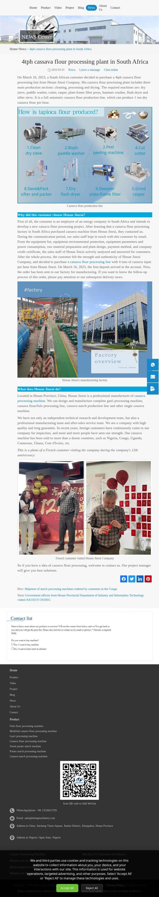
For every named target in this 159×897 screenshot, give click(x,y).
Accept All (67, 888)
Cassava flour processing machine (28, 741)
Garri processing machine (24, 736)
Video (58, 7)
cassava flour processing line (90, 262)
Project (70, 7)
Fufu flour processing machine (26, 726)
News (91, 7)
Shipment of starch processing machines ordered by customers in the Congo (71, 589)
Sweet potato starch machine (25, 746)
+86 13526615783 (47, 810)
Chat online (111, 69)
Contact (115, 7)
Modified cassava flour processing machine (33, 731)
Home (33, 7)
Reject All (92, 888)
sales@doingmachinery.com (40, 818)
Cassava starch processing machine (29, 756)
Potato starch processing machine (28, 751)
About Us (103, 7)
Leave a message (89, 69)
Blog (81, 7)
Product (45, 7)
